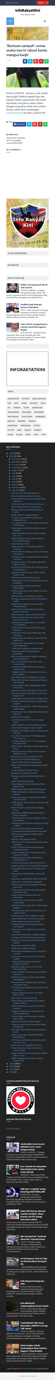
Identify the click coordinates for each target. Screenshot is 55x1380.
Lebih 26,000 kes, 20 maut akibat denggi (28, 725)
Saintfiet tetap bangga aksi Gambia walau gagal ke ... (29, 906)
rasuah (28, 430)
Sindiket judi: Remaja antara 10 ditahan (31, 306)
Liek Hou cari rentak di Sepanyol (25, 493)
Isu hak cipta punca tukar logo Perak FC (28, 863)
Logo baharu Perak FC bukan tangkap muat (27, 720)
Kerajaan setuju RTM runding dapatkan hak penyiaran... (28, 563)
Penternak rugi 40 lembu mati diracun (27, 504)
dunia (24, 403)
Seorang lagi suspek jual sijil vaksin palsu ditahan (28, 529)
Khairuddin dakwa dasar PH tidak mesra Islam (28, 869)
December (16, 459)
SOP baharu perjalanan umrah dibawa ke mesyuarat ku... (28, 1041)
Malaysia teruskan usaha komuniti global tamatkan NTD (28, 798)
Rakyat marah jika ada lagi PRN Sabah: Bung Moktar (27, 1035)
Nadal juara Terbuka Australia (24, 773)
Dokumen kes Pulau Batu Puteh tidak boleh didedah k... (27, 644)
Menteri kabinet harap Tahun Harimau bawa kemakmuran (27, 539)
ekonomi (34, 403)
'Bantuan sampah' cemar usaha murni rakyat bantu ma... (27, 618)
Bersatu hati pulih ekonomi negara (26, 506)
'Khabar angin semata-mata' (23, 839)
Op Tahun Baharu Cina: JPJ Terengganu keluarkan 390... (28, 742)
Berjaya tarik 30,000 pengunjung (25, 759)
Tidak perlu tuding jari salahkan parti (27, 648)
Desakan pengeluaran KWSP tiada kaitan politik (29, 600)
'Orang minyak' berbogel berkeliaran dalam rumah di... (29, 558)
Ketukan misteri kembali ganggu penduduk (25, 652)
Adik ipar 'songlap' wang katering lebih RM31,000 (33, 1190)
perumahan (25, 425)
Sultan (19, 434)
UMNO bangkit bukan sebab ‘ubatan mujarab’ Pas (27, 1059)
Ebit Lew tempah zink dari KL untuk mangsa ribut (26, 662)
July (14, 473)
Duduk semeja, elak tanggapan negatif (28, 915)
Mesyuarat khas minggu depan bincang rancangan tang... (28, 983)
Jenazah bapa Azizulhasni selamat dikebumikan (25, 586)
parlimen (21, 421)
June (14, 476)
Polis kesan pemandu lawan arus (25, 577)
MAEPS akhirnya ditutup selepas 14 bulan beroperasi (29, 552)
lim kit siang (27, 416)
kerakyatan (37, 408)
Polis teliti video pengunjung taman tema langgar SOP (29, 694)
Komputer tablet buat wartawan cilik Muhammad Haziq (27, 1012)
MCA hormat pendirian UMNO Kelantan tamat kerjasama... (28, 657)
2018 (11, 1072)
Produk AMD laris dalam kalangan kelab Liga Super (28, 500)
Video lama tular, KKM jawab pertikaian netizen (28, 930)
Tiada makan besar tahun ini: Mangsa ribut (29, 698)
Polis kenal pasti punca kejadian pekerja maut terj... (28, 885)
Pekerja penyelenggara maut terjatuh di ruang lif (28, 952)
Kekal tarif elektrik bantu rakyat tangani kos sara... (28, 534)
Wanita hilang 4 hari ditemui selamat (27, 596)
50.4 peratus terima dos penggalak (26, 882)
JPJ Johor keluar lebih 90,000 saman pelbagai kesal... (26, 518)
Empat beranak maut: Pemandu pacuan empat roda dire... (28, 853)
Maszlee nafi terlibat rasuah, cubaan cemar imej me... (29, 731)
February (16, 487)
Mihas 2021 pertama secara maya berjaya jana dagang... (29, 681)
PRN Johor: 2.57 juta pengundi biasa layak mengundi (29, 843)
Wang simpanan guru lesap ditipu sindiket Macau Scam (29, 1054)
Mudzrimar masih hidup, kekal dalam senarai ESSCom (26, 858)
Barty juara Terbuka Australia (24, 998)
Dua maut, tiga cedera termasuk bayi (27, 828)
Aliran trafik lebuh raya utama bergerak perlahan (28, 1007)
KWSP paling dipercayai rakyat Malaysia (28, 789)
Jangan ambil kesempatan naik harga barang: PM (27, 994)
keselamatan (13, 412)
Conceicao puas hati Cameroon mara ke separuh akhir (28, 911)
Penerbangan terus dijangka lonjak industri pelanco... (30, 713)
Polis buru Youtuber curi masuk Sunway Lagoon (28, 941)
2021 (11, 1063)
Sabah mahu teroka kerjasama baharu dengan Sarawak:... (27, 610)
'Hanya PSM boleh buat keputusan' (26, 762)
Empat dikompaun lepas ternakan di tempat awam (26, 1049)
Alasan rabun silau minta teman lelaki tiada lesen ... (29, 747)
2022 (11, 456)
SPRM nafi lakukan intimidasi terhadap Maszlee (28, 793)
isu (9, 408)
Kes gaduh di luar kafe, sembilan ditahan (28, 934)
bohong (25, 399)
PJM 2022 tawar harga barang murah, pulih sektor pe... (29, 988)
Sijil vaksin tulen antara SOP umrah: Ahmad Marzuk (26, 967)
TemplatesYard (30, 1369)
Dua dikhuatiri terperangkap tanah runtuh (34, 1304)
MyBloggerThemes (28, 1376)
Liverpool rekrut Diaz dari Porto (24, 770)
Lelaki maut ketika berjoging (23, 948)
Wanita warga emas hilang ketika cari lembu (27, 510)
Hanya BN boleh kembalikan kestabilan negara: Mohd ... (28, 1001)
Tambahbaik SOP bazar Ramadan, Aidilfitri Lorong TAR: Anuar (34, 1325)
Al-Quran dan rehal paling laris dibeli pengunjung (27, 901)
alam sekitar (13, 399)
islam (43, 403)
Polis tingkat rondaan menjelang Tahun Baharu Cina (28, 785)
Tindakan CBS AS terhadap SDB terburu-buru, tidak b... (29, 673)
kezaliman (26, 412)
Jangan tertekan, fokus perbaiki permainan (29, 865)
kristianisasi (13, 416)
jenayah (16, 408)
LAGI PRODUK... (13, 1128)
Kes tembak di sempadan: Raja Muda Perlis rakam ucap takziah (33, 1169)
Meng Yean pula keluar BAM (23, 945)
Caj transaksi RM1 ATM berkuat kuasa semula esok (28, 668)
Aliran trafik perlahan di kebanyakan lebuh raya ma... (29, 766)
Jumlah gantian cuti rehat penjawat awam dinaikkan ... (29, 581)
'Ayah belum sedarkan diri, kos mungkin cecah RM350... (28, 623)
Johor (26, 408)
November (16, 462)
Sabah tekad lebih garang (22, 781)
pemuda (32, 421)
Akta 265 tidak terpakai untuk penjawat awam (28, 1030)
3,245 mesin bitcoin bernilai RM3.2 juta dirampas (28, 628)
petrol (37, 425)
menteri (11, 421)
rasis (19, 430)
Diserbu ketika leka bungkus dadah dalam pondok (29, 702)
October (16, 464)
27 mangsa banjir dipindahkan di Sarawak (29, 831)
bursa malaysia (39, 399)
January (15, 490)
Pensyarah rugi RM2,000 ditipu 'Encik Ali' (29, 879)
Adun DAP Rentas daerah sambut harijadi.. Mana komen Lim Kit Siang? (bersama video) (32, 1215)
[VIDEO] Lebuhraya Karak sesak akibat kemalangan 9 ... (28, 978)
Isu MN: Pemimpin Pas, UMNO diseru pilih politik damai (29, 707)
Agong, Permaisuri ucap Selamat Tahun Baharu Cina (28, 573)
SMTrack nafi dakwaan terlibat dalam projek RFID (27, 835)
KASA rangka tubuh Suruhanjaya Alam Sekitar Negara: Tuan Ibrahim (33, 1348)
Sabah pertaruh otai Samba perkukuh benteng (27, 547)
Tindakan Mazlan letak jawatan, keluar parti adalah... (27, 925)
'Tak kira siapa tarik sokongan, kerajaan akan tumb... (28, 1017)
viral (36, 434)
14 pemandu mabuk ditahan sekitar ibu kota (28, 874)
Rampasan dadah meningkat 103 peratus (29, 690)
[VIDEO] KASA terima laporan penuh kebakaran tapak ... (27, 848)
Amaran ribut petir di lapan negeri (25, 1021)
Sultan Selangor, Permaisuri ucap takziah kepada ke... (28, 973)
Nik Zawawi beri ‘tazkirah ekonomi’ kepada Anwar (33, 1237)
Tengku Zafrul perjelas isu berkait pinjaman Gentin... (26, 962)
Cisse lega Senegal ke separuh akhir (27, 727)
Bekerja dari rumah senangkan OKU (26, 756)
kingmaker (39, 412)
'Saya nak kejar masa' (20, 543)
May (14, 479)
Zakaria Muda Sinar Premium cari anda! (28, 918)
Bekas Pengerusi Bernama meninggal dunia (27, 808)
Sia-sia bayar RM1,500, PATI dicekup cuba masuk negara (29, 568)
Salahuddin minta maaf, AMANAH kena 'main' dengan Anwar (32, 1147)
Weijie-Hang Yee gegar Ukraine (25, 515)
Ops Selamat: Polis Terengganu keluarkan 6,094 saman (29, 524)
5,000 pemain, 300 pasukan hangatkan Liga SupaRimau (30, 803)
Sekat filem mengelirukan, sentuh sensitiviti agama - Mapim (34, 327)
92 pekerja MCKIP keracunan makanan (28, 937)
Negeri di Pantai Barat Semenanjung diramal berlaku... (27, 605)
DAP (9, 403)
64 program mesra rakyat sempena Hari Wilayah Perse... (28, 752)
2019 (11, 1069)
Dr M (16, 403)
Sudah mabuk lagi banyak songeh (25, 921)
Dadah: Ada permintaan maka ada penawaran (25, 896)
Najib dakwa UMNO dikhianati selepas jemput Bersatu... (27, 814)
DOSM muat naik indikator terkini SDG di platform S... (29, 639)
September (17, 467)
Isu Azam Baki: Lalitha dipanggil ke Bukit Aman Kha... (28, 686)
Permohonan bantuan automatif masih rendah (28, 957)
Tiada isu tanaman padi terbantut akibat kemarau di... (28, 1025)
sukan (10, 434)
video (27, 434)
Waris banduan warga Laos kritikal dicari (28, 614)
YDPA (43, 434)
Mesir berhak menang (20, 717)
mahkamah (40, 416)
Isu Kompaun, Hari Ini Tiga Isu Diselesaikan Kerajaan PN (33, 1261)
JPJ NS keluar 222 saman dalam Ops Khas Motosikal (29, 592)
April (14, 481)
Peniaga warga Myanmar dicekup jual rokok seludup (30, 824)
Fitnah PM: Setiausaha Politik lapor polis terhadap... (28, 634)
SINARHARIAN (13, 112)
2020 (11, 1066)
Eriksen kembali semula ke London (26, 496)
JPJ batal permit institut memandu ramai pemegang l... (28, 819)
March (15, 484)
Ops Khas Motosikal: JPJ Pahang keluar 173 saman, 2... (28, 737)
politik (11, 430)
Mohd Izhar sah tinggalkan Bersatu (26, 1045)
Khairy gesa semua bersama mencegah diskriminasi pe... (28, 891)
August (15, 470)
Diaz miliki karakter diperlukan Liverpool (28, 677)
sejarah (37, 430)
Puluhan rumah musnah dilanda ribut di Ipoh (28, 777)
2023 (11, 453)
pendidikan (12, 425)
